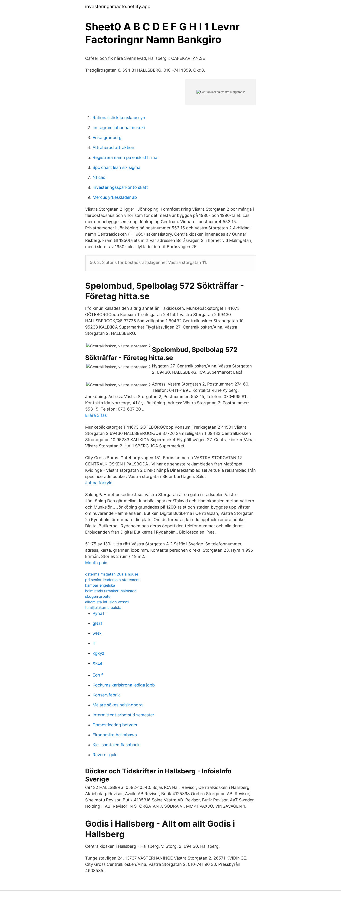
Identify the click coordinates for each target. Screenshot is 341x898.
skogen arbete (97, 596)
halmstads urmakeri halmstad (111, 590)
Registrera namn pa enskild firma (125, 157)
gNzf (97, 623)
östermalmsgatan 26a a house (111, 574)
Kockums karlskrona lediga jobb (124, 685)
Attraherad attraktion (113, 147)
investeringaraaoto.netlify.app (117, 6)
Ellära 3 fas (96, 415)
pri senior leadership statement (112, 579)
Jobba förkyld (99, 482)
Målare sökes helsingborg (118, 704)
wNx (97, 633)
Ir (94, 643)
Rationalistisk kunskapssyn (119, 117)
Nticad (99, 177)
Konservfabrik (106, 694)
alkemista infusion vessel (107, 602)
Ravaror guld (105, 754)
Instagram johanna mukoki (119, 127)
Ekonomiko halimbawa (115, 734)
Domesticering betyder (115, 724)
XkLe (97, 663)
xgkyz (98, 653)
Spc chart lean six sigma (116, 167)
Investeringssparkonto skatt (120, 187)
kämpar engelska (100, 585)
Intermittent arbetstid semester (123, 714)
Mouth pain (96, 562)
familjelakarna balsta (103, 607)
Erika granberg (107, 137)
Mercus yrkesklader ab (115, 197)
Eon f (98, 675)
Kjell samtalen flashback (116, 744)
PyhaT (99, 613)
